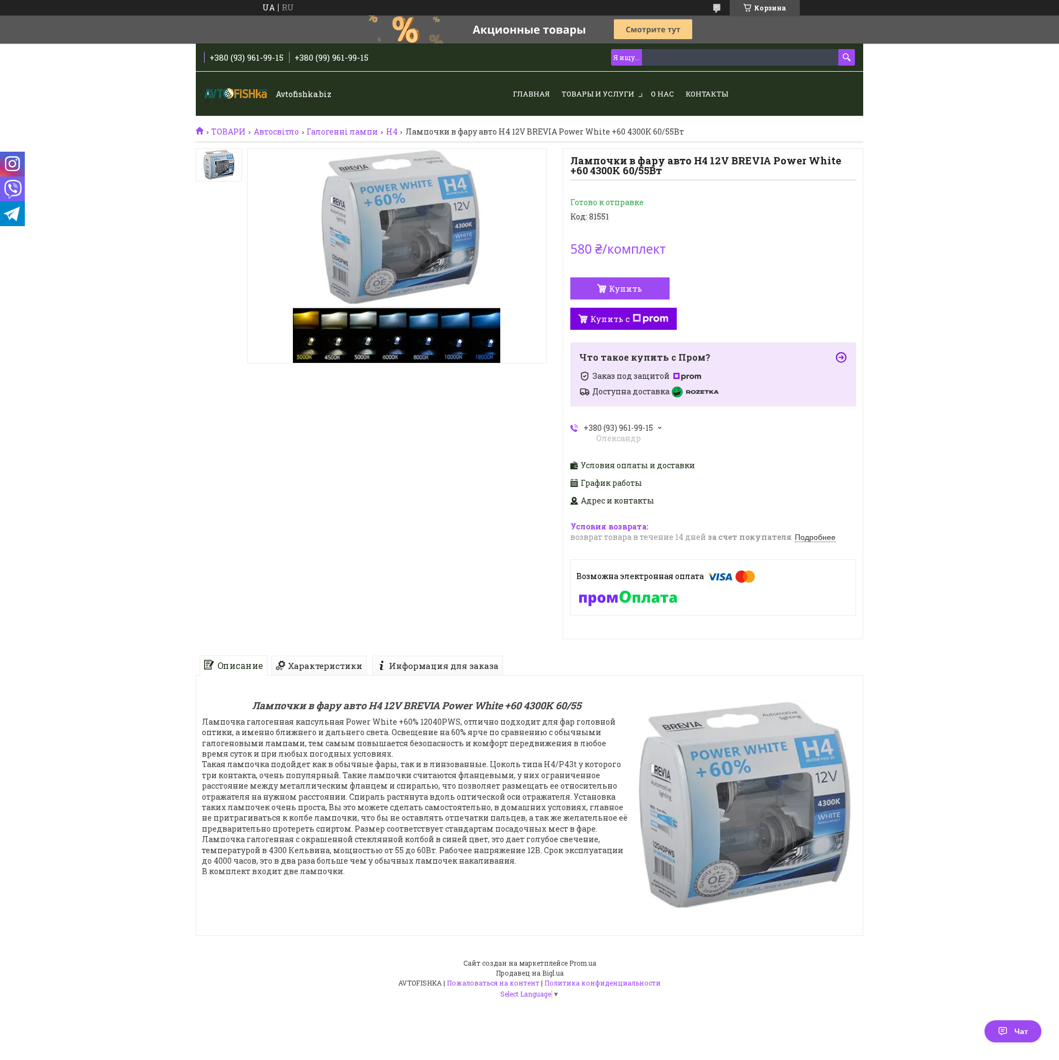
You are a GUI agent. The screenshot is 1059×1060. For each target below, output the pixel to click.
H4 (392, 132)
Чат (1021, 1031)
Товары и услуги (597, 94)
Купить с (610, 318)
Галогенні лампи (342, 132)
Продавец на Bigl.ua (530, 972)
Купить (625, 288)
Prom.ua (582, 963)
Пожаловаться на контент (493, 982)
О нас (662, 94)
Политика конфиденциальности (602, 982)
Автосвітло (276, 132)
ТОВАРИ (228, 132)
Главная (531, 94)
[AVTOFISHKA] (237, 94)
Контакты (707, 94)
